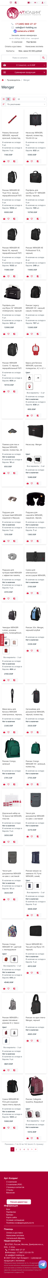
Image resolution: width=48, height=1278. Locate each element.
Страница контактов (15, 1187)
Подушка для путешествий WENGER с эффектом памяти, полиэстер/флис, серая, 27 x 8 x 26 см (12, 575)
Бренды (9, 1215)
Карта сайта (11, 1217)
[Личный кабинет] (43, 2)
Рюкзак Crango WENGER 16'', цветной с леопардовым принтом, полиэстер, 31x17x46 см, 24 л (11, 949)
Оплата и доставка (13, 46)
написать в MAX (25, 31)
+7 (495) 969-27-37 (16, 1250)
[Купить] (4, 161)
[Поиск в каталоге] (43, 57)
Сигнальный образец (15, 1238)
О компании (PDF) (14, 1184)
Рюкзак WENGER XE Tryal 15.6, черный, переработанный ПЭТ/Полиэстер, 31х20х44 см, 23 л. (12, 195)
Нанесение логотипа (34, 46)
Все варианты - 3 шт (36, 393)
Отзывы (9, 1190)
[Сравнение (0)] (16, 2)
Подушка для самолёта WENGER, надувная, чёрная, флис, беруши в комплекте (34, 517)
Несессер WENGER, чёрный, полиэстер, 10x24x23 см (34, 135)
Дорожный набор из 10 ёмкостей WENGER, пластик (12, 816)
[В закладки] (9, 161)
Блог (8, 1209)
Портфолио (11, 1212)
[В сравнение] (15, 161)
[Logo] (24, 13)
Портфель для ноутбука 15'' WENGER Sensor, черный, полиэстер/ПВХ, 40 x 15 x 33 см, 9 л (35, 195)
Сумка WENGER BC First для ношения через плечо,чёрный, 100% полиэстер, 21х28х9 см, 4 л (11, 1104)
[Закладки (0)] (11, 2)
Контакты (10, 51)
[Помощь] (30, 2)
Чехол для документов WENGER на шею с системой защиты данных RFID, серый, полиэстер (11, 876)
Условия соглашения (15, 1220)
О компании (17, 42)
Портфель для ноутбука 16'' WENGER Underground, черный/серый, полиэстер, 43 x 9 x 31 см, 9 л (12, 310)
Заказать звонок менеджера (24, 35)
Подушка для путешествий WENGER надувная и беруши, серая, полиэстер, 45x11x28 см (12, 517)
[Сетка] (8, 99)
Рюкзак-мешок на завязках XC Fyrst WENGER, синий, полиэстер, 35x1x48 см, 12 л (35, 876)
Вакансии (10, 1192)
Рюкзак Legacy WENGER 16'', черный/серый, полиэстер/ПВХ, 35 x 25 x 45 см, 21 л (35, 310)
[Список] (3, 99)
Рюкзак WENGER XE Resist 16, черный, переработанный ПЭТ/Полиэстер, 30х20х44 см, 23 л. (12, 253)
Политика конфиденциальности (20, 1223)
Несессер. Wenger (34, 444)
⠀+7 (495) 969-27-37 (25, 24)
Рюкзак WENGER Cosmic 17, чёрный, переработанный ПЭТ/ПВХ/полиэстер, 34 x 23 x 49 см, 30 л (12, 368)
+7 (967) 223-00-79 (25, 1252)
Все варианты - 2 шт (36, 466)
